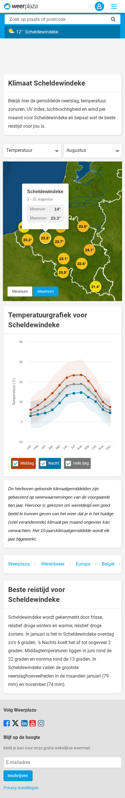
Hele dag (81, 463)
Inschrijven (18, 775)
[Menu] (114, 6)
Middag (27, 463)
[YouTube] (32, 723)
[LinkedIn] (24, 723)
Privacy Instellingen (20, 787)
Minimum (20, 291)
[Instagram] (41, 723)
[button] (30, 233)
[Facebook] (6, 723)
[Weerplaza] (20, 6)
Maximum (46, 291)
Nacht (53, 463)
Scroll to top (115, 788)
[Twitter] (15, 723)
